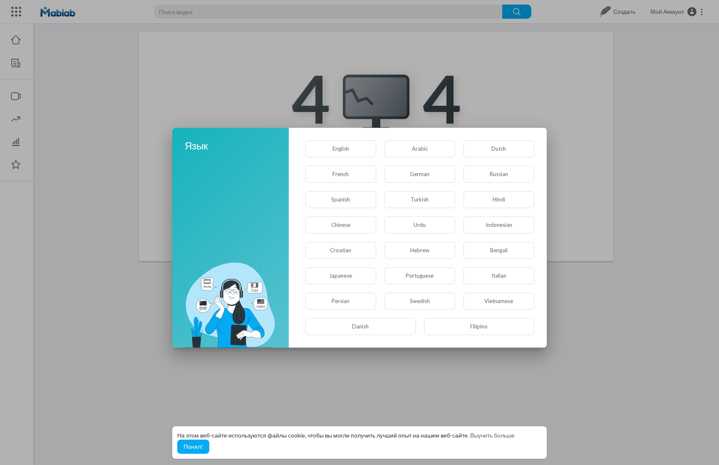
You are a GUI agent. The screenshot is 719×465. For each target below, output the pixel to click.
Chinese (340, 224)
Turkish (420, 199)
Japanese (340, 275)
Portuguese (420, 275)
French (340, 174)
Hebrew (419, 250)
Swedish (420, 301)
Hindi (499, 199)
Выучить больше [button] (492, 435)
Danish (360, 326)
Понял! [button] (193, 446)
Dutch (498, 148)
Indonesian (499, 224)
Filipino (479, 326)
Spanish (340, 199)
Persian (341, 301)
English (340, 148)
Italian (498, 275)
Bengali (499, 250)
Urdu (420, 224)
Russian (499, 174)
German (419, 174)
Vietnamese (498, 301)
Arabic (420, 148)
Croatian (340, 250)
